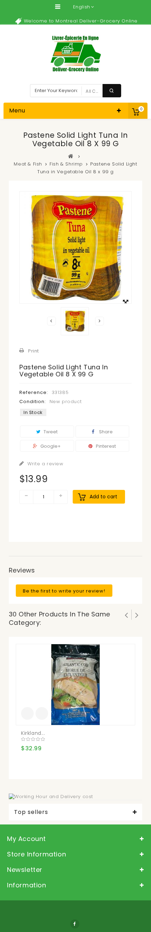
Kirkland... (33, 733)
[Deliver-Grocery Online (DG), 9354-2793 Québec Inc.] (76, 53)
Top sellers (31, 812)
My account (26, 838)
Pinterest (105, 446)
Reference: (33, 392)
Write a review (45, 463)
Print (33, 351)
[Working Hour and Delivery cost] (51, 796)
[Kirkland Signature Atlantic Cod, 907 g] (75, 684)
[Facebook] (74, 923)
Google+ (50, 446)
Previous (51, 321)
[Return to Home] (71, 156)
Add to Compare (41, 713)
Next (99, 321)
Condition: (32, 401)
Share (105, 431)
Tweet (50, 431)
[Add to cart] (27, 713)
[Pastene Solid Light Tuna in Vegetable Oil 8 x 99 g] (75, 321)
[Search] (112, 90)
